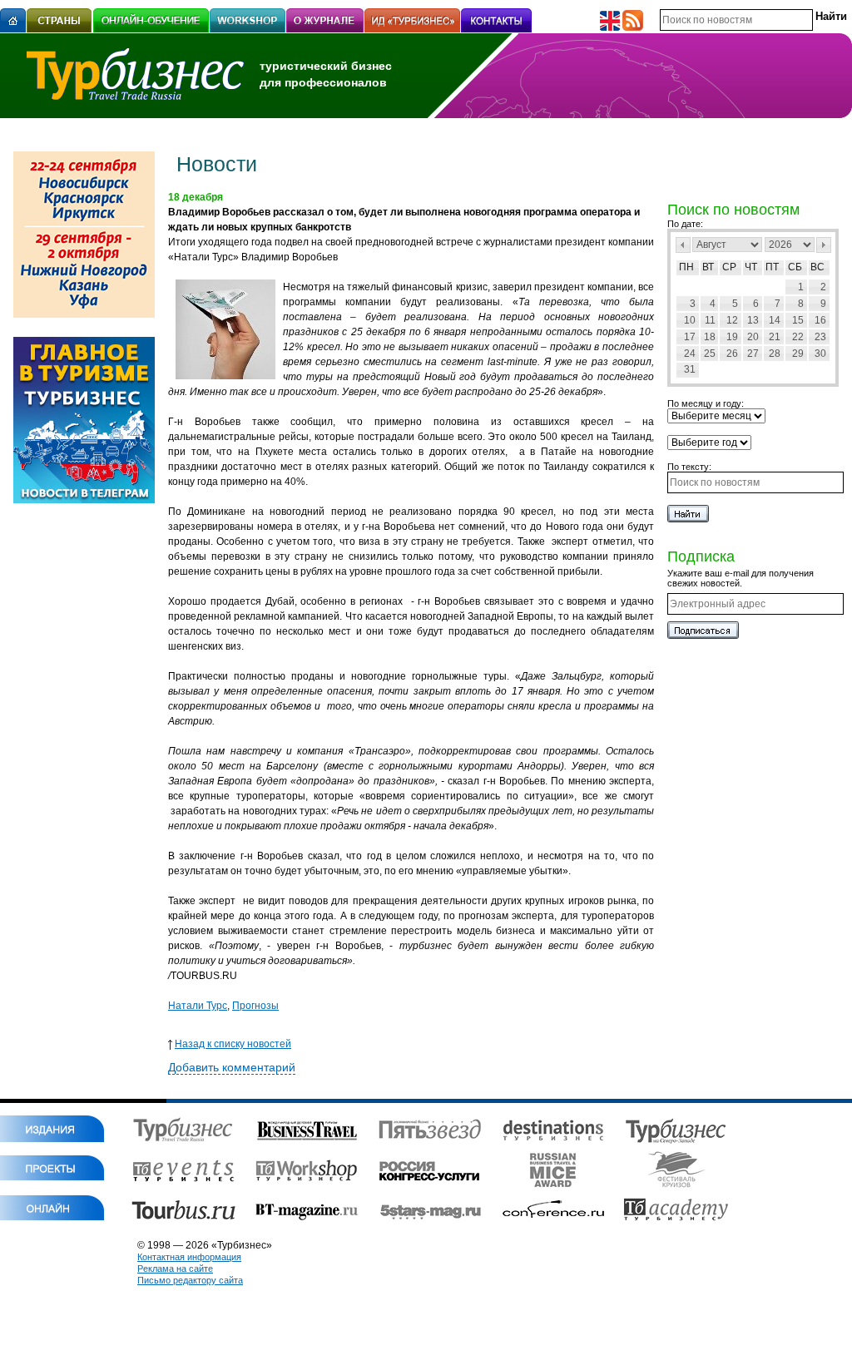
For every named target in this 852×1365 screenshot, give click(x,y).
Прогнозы (255, 1005)
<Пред (683, 245)
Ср (729, 267)
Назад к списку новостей (233, 1044)
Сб (795, 267)
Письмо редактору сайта (190, 1280)
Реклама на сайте (175, 1269)
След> (823, 245)
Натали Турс (197, 1005)
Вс (817, 267)
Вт (708, 267)
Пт (772, 267)
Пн (686, 267)
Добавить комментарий (231, 1067)
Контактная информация (189, 1257)
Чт (751, 267)
